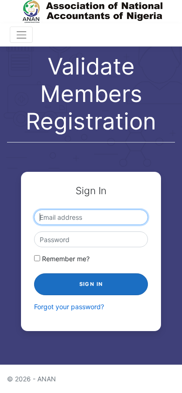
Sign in (91, 284)
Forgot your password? (69, 307)
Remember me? (65, 259)
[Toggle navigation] (21, 35)
